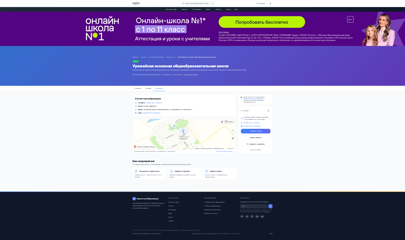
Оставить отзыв (256, 131)
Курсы (228, 9)
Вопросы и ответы (211, 213)
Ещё (236, 9)
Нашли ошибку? (257, 150)
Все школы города (191, 74)
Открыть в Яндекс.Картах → (225, 151)
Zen (262, 216)
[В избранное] (268, 110)
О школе (138, 88)
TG (252, 216)
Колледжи (197, 9)
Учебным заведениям (212, 206)
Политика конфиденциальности (169, 230)
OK (247, 216)
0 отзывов (244, 111)
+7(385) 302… (154, 103)
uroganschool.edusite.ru (151, 113)
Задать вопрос (255, 137)
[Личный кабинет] (270, 3)
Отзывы (148, 88)
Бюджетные (170, 57)
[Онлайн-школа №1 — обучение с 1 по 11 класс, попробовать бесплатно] (202, 29)
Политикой (266, 211)
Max (257, 216)
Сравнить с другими (257, 144)
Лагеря (218, 9)
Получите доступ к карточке (253, 98)
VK (242, 216)
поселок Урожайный (156, 57)
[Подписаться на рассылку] (270, 206)
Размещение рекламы (212, 210)
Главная (135, 57)
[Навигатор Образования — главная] (136, 3)
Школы (184, 9)
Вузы (208, 9)
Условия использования (187, 230)
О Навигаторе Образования (214, 202)
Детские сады (171, 9)
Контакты (159, 88)
